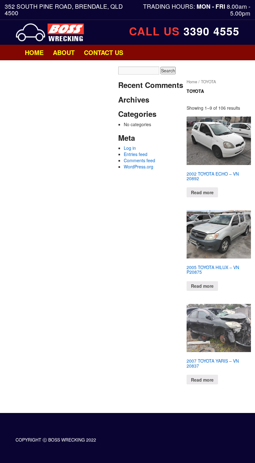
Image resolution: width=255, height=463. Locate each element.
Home (34, 52)
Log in (130, 148)
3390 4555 (211, 31)
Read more (202, 192)
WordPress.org (138, 166)
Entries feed (135, 154)
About (64, 52)
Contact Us (103, 52)
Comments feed (139, 160)
